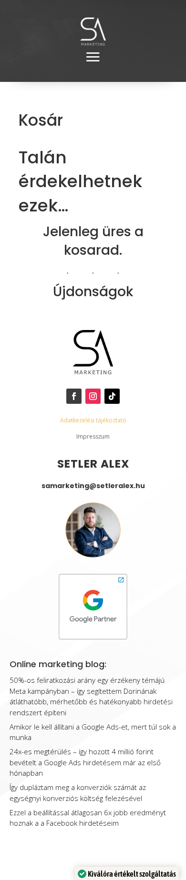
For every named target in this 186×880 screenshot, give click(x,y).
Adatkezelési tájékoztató (93, 420)
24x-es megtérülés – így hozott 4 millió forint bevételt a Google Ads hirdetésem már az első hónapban (85, 762)
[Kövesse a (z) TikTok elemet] (112, 396)
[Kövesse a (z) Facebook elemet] (74, 396)
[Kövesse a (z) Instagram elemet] (93, 396)
